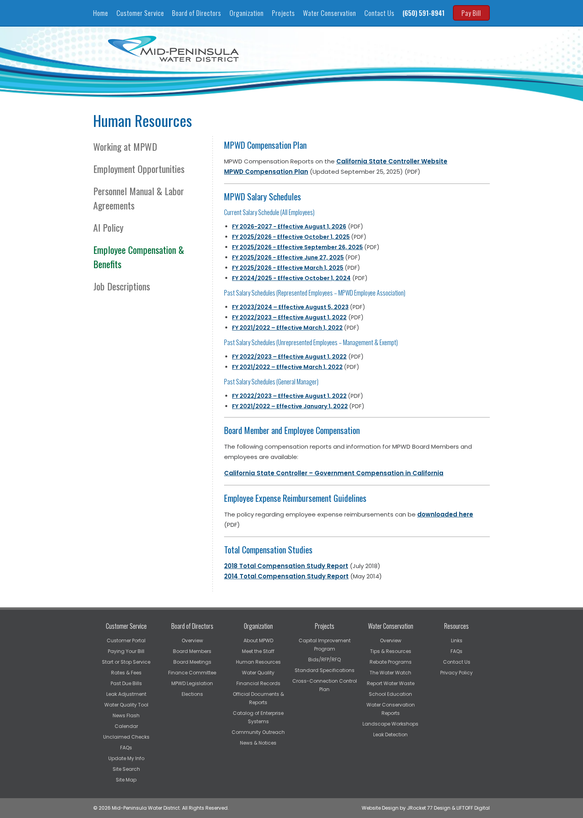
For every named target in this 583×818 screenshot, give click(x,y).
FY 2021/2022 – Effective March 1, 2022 (287, 328)
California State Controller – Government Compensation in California (333, 473)
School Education (390, 694)
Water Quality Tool (126, 704)
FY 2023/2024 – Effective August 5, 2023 (290, 307)
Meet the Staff (258, 651)
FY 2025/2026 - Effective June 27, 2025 (288, 257)
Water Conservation (329, 13)
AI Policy (109, 227)
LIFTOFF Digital (473, 808)
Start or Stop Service (126, 662)
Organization (247, 13)
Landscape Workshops (390, 723)
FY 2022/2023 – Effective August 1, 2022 (289, 396)
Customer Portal (126, 640)
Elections (192, 694)
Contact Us (379, 13)
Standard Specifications (325, 670)
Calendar (126, 726)
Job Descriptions (122, 286)
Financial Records (258, 683)
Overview (192, 640)
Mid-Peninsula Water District (174, 49)
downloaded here (445, 514)
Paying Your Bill (126, 651)
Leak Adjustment (126, 694)
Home (100, 13)
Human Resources (258, 662)
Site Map (126, 779)
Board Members (192, 651)
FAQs (126, 747)
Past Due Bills (126, 683)
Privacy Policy (456, 672)
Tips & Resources (390, 651)
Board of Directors (196, 13)
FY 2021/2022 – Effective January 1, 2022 (290, 406)
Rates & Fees (126, 672)
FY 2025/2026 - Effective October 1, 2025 (291, 237)
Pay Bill (471, 13)
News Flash (126, 715)
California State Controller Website (391, 161)
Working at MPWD (126, 146)
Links (456, 640)
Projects (283, 13)
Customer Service (140, 13)
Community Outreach (258, 732)
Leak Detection (390, 734)
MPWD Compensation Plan (266, 171)
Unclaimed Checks (126, 737)
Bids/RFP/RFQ (324, 659)
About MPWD (258, 640)
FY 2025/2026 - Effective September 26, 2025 (297, 247)
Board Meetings (192, 662)
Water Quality (258, 672)
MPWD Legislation (192, 683)
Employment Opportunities (140, 168)
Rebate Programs (391, 662)
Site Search (126, 769)
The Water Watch (390, 672)
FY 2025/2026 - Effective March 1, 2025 (287, 268)
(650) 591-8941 (424, 13)
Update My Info (126, 758)
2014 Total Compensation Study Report (286, 576)
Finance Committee (192, 672)
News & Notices (258, 742)
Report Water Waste (390, 683)
